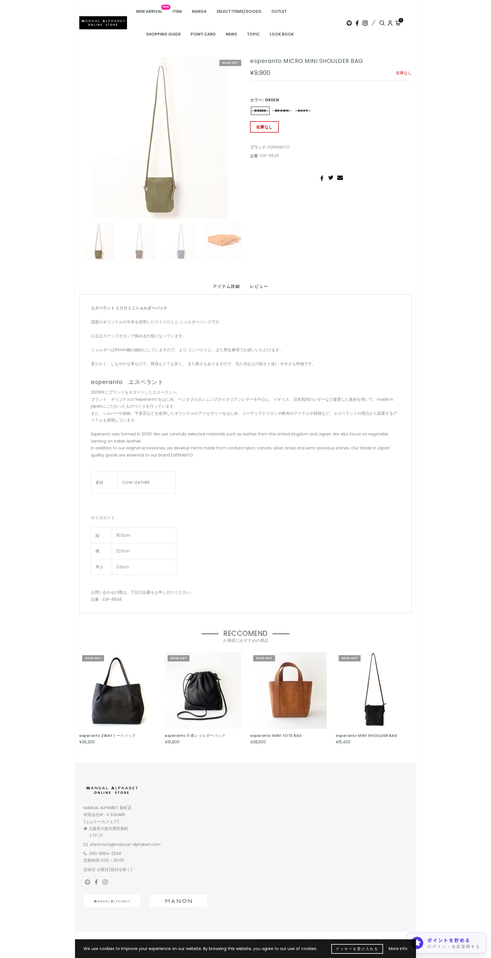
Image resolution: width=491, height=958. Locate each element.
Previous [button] (89, 141)
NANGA (199, 11)
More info (398, 948)
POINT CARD (203, 34)
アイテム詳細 (226, 286)
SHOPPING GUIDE (163, 34)
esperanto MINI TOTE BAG (276, 735)
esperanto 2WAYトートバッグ (107, 735)
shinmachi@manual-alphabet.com (125, 844)
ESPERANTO (279, 147)
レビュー (259, 286)
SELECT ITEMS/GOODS (239, 11)
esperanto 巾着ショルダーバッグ (195, 735)
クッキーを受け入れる (357, 948)
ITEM (177, 11)
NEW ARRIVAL (149, 11)
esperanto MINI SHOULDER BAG (367, 735)
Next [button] (223, 141)
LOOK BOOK (282, 34)
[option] (160, 138)
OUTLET (279, 11)
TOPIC (253, 34)
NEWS (231, 34)
